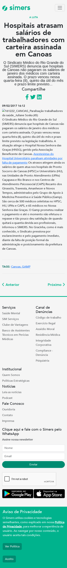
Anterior (11, 284)
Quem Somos (11, 375)
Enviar (33, 464)
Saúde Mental (11, 313)
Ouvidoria (8, 409)
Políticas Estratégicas (15, 381)
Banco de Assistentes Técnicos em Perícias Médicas (16, 335)
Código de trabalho (48, 318)
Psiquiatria (42, 361)
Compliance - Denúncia (44, 353)
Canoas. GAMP (20, 267)
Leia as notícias (11, 392)
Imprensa (8, 421)
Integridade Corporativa (43, 343)
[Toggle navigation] (60, 7)
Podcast (7, 398)
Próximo (55, 284)
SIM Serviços (10, 319)
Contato (7, 415)
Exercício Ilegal (45, 323)
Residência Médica (48, 335)
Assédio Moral (45, 329)
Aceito (9, 559)
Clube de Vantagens (15, 325)
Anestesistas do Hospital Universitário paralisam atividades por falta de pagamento (32, 158)
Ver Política (12, 546)
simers (19, 8)
